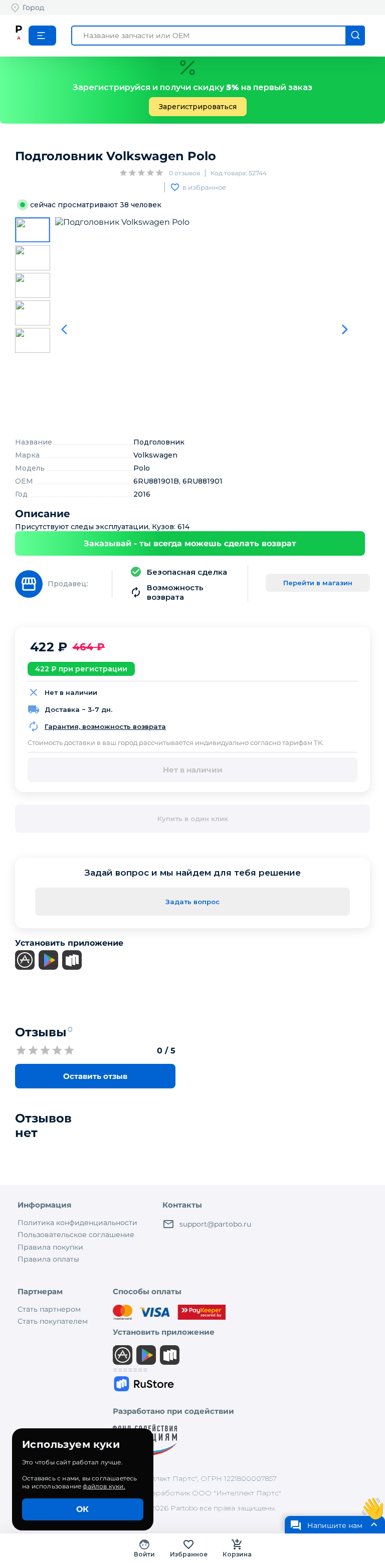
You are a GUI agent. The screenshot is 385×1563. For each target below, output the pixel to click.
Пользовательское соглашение (76, 1234)
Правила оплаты (48, 1259)
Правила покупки (50, 1247)
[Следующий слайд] (345, 329)
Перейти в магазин (317, 583)
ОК (82, 1509)
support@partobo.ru (215, 1224)
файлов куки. (104, 1486)
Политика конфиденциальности (77, 1222)
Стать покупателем (53, 1321)
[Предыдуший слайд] (67, 329)
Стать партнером (49, 1309)
